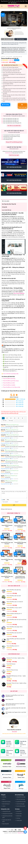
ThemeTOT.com (21, 832)
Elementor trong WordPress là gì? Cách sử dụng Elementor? (15, 696)
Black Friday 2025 (9, 699)
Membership (18, 815)
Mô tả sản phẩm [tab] (5, 201)
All (3, 418)
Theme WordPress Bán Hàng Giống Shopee (20, 543)
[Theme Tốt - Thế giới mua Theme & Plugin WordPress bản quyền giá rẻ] (14, 6)
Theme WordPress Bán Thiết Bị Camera (7, 543)
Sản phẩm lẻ (18, 811)
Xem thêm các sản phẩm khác (14, 125)
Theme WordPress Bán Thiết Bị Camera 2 (20, 526)
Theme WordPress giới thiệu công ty (11, 380)
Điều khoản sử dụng (6, 801)
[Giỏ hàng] (26, 6)
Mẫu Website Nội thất (17, 56)
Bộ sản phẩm (19, 813)
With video (5, 420)
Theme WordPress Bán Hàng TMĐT (7, 560)
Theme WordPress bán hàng (9, 378)
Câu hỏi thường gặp (20, 803)
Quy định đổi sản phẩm (21, 801)
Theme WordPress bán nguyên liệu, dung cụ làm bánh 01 (20, 577)
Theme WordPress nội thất (9, 383)
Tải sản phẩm (19, 820)
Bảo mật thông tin (6, 803)
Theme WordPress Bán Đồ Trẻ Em (7, 526)
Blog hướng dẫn (5, 823)
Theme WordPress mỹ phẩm (9, 385)
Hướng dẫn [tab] (4, 207)
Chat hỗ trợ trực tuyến (14, 155)
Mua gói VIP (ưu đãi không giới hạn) (14, 142)
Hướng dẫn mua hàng (20, 796)
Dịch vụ (3, 799)
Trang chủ (3, 56)
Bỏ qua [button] (18, 2)
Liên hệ (3, 806)
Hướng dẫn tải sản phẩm (7, 813)
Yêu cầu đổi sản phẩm (20, 806)
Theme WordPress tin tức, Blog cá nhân (11, 387)
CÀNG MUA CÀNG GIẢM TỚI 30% (14, 114)
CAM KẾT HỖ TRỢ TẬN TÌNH (14, 147)
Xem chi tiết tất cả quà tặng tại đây (10, 373)
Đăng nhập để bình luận (5, 427)
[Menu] (2, 6)
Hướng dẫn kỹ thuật (6, 811)
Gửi (14, 505)
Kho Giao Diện (9, 56)
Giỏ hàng (18, 818)
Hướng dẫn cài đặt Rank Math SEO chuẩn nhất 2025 (16, 708)
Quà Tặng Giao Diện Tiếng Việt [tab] (9, 204)
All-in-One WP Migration (19, 293)
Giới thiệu (4, 796)
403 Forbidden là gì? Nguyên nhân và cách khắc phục (16, 713)
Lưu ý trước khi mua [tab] (6, 210)
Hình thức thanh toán (20, 799)
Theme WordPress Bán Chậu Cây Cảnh (7, 577)
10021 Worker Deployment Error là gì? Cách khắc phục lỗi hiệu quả (15, 704)
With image (11, 420)
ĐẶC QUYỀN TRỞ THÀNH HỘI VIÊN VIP (14, 130)
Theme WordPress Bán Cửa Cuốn (20, 560)
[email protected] (8, 152)
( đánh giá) (11, 60)
